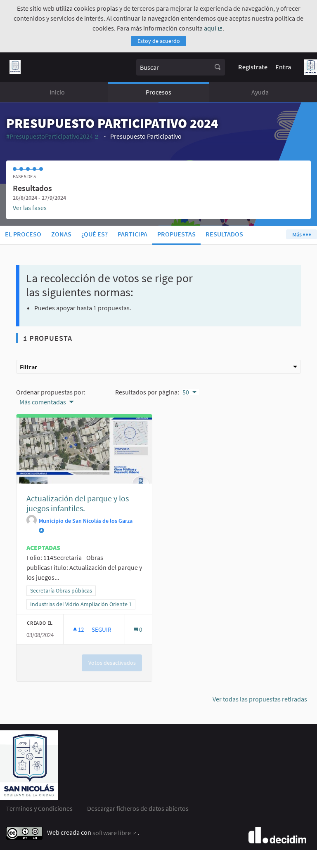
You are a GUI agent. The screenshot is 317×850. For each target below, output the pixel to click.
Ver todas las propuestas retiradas (260, 699)
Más (297, 234)
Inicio (57, 92)
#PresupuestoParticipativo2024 (52, 136)
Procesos (158, 92)
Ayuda (260, 92)
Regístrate (252, 67)
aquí (213, 28)
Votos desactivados (112, 662)
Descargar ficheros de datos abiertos (138, 808)
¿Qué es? (94, 234)
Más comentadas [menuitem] (42, 402)
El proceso (23, 234)
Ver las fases (30, 207)
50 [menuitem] (185, 392)
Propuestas (176, 234)
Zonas (61, 234)
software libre (114, 833)
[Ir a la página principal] (15, 67)
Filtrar (28, 367)
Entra (283, 67)
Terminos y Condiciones (39, 808)
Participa (132, 234)
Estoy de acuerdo (158, 41)
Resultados (224, 234)
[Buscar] (217, 67)
